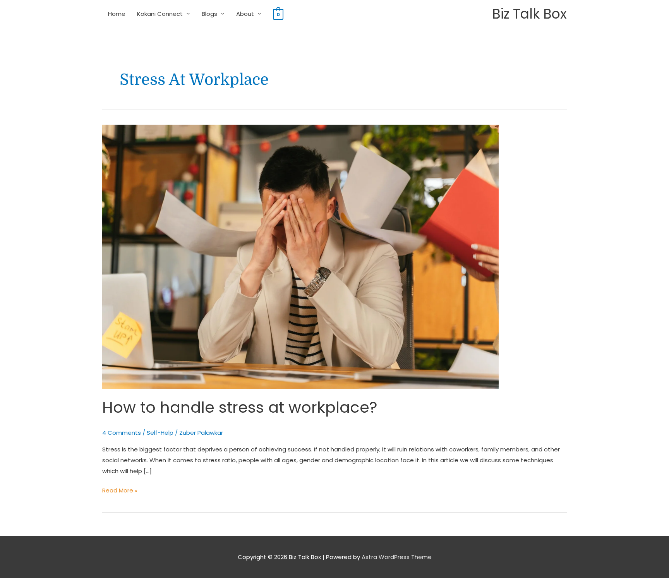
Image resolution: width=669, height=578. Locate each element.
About (245, 14)
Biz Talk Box (529, 13)
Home (116, 14)
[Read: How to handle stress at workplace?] (300, 256)
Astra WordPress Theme (397, 557)
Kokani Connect (160, 14)
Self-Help (160, 433)
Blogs (209, 14)
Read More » (119, 489)
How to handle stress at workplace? (239, 407)
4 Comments (121, 433)
